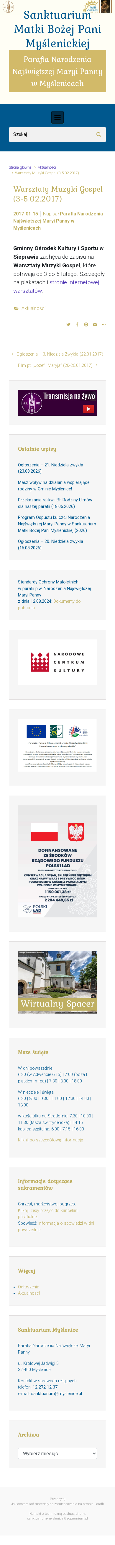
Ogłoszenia (28, 1287)
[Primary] (57, 117)
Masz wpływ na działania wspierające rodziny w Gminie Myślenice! (54, 486)
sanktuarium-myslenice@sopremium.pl (57, 1518)
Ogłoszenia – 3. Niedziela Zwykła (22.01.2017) (60, 354)
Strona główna (20, 167)
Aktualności (47, 167)
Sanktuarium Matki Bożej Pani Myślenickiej (57, 29)
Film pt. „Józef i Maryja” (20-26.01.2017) (55, 365)
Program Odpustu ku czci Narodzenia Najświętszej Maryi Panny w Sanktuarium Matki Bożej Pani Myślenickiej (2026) (57, 524)
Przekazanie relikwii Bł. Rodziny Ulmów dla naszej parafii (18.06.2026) (55, 503)
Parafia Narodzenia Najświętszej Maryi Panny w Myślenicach (58, 221)
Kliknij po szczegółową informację (50, 1140)
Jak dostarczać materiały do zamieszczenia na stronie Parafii (57, 1504)
